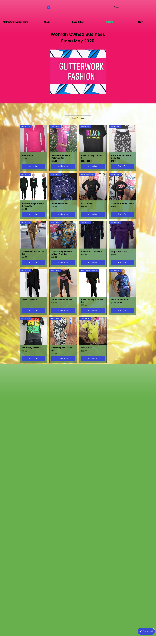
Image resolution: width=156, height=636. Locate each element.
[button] (49, 7)
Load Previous (78, 118)
